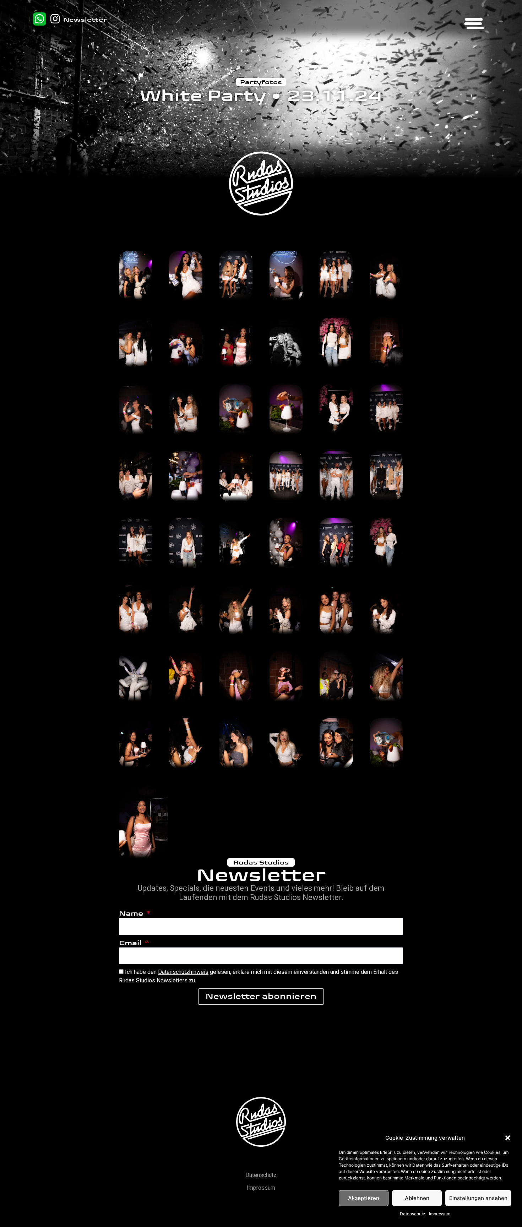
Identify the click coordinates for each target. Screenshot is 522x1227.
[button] (507, 1137)
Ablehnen (417, 1198)
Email (131, 943)
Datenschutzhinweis (183, 972)
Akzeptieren (363, 1198)
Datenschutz (412, 1213)
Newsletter (85, 19)
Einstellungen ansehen (478, 1198)
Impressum (439, 1213)
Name (132, 913)
